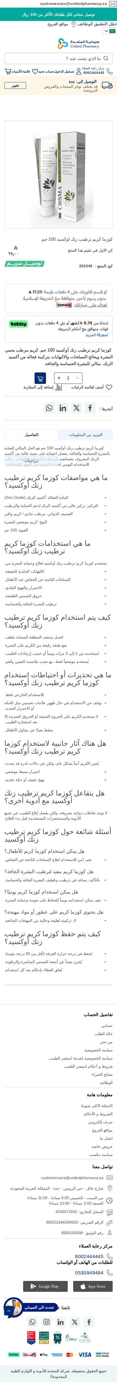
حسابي (107, 1025)
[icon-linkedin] (61, 1322)
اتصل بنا (106, 1138)
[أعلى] (9, 1310)
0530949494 (89, 1273)
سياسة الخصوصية (98, 1050)
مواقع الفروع (58, 24)
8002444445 (89, 1256)
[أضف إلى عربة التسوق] (40, 378)
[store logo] (78, 43)
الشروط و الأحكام (98, 1114)
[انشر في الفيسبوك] (90, 408)
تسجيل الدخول (64, 71)
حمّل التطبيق (105, 23)
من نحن (106, 1042)
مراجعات (31, 461)
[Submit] (106, 57)
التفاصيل (31, 435)
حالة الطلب (103, 1034)
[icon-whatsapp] (32, 1322)
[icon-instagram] (46, 1322)
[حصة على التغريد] (76, 408)
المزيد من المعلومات (85, 435)
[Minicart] (8, 71)
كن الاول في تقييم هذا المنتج (90, 250)
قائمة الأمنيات (20, 71)
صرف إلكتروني (100, 1122)
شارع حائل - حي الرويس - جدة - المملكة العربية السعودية (56, 1188)
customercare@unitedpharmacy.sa (73, 3)
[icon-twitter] (75, 1322)
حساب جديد (46, 71)
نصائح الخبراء (102, 1074)
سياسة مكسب (101, 1154)
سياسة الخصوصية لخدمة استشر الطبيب (81, 1058)
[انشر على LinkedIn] (63, 408)
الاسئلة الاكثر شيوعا (97, 1106)
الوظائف (85, 23)
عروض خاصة (102, 1146)
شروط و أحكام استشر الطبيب (88, 1066)
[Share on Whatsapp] (49, 408)
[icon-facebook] (89, 1322)
